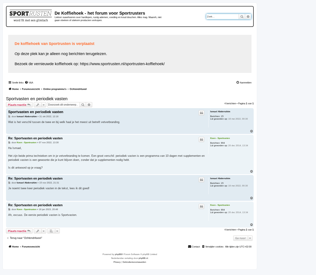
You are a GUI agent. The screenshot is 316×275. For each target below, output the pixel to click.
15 (222, 116)
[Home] (31, 15)
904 (223, 143)
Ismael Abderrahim (220, 111)
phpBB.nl (143, 258)
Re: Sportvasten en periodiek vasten (35, 138)
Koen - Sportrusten (220, 138)
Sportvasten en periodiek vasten (36, 98)
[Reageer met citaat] (201, 112)
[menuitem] (29, 82)
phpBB (118, 254)
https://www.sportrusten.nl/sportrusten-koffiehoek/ (122, 64)
